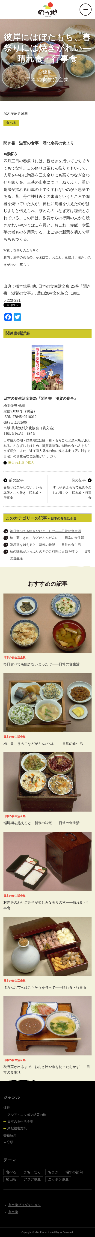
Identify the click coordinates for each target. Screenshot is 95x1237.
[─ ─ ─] (86, 9)
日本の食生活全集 (20, 1121)
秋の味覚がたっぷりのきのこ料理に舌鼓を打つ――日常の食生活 (50, 555)
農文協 (13, 1212)
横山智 (11, 1179)
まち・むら (32, 1172)
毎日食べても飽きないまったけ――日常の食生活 (45, 531)
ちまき (53, 1172)
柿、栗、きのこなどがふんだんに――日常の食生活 (47, 538)
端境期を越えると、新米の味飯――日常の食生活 (45, 545)
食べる (11, 123)
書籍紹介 (9, 1135)
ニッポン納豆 (58, 1179)
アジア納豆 (32, 1179)
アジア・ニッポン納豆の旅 (26, 1115)
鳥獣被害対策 (17, 1128)
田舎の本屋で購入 (21, 462)
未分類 (8, 1142)
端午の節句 (74, 1172)
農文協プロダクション (24, 1205)
